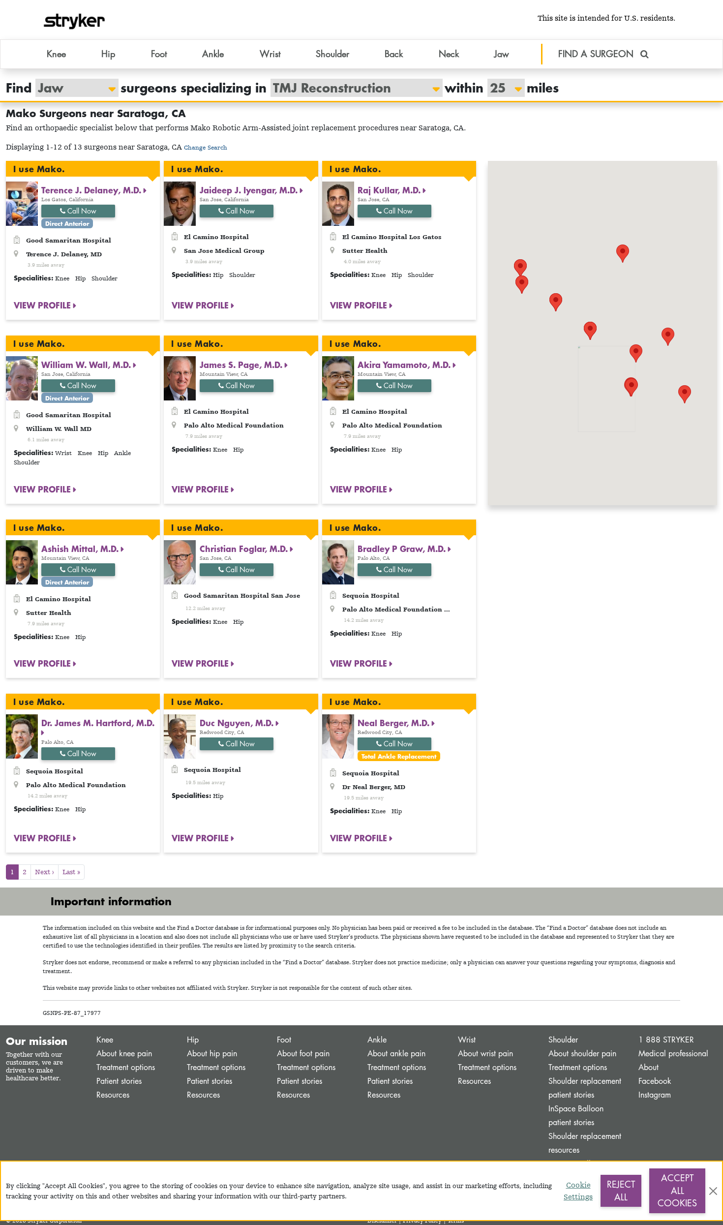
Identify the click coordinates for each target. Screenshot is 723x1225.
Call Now (80, 210)
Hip (193, 1040)
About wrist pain (485, 1053)
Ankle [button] (213, 54)
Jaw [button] (501, 54)
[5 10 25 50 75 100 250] (501, 88)
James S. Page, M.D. (242, 364)
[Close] (713, 1191)
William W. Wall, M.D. (87, 364)
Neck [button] (449, 54)
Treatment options (125, 1067)
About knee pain (124, 1053)
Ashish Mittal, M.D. (81, 548)
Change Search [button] (205, 147)
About (648, 1067)
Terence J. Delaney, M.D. (92, 189)
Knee (104, 1040)
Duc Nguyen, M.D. (238, 722)
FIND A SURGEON (597, 54)
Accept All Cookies (677, 1190)
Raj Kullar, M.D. (390, 189)
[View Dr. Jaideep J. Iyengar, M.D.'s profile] (180, 203)
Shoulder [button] (332, 54)
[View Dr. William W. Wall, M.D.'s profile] (22, 377)
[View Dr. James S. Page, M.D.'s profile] (180, 377)
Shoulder (563, 1040)
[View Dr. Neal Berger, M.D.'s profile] (338, 735)
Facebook (654, 1081)
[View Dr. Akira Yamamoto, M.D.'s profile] (338, 377)
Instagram (654, 1095)
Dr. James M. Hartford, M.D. (97, 722)
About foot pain (303, 1053)
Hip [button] (108, 54)
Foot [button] (159, 54)
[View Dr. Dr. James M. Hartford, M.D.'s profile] (22, 735)
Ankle (377, 1040)
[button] (668, 337)
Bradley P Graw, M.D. (403, 548)
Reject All (621, 1190)
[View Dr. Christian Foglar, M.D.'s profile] (180, 561)
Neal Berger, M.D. (395, 722)
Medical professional (673, 1053)
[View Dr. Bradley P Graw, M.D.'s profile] (338, 561)
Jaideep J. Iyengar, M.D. (250, 189)
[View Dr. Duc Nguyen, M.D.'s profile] (180, 735)
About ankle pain (396, 1053)
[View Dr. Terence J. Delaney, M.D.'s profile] (22, 203)
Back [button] (394, 54)
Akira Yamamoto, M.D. (405, 364)
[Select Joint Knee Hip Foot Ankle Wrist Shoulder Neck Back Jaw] (72, 88)
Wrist (467, 1040)
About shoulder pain (582, 1053)
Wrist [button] (270, 54)
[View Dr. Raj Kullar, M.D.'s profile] (338, 203)
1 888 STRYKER (666, 1040)
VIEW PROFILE (43, 305)
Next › (44, 872)
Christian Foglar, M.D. (245, 548)
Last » (71, 872)
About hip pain (212, 1053)
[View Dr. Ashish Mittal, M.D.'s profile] (22, 561)
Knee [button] (56, 54)
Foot (284, 1040)
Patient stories (119, 1081)
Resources (112, 1095)
